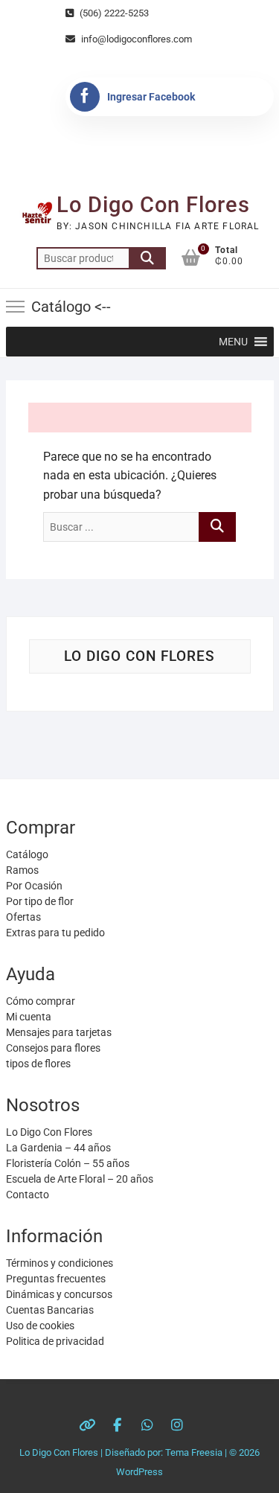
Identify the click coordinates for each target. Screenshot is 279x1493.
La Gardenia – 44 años (58, 1148)
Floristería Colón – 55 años (67, 1163)
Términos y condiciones (59, 1263)
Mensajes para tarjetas (59, 1032)
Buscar (147, 258)
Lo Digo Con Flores (153, 204)
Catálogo (27, 854)
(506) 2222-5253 (113, 13)
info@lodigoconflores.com (135, 39)
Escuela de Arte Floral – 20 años (79, 1179)
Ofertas (23, 917)
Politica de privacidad (55, 1341)
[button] (233, 342)
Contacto (27, 1195)
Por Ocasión (34, 886)
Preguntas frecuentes (56, 1279)
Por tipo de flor (40, 901)
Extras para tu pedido (55, 933)
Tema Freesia (193, 1452)
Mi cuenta (28, 1017)
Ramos (22, 870)
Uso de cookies (40, 1325)
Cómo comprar (40, 1001)
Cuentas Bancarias (50, 1310)
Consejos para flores (53, 1048)
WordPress (139, 1471)
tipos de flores (38, 1064)
